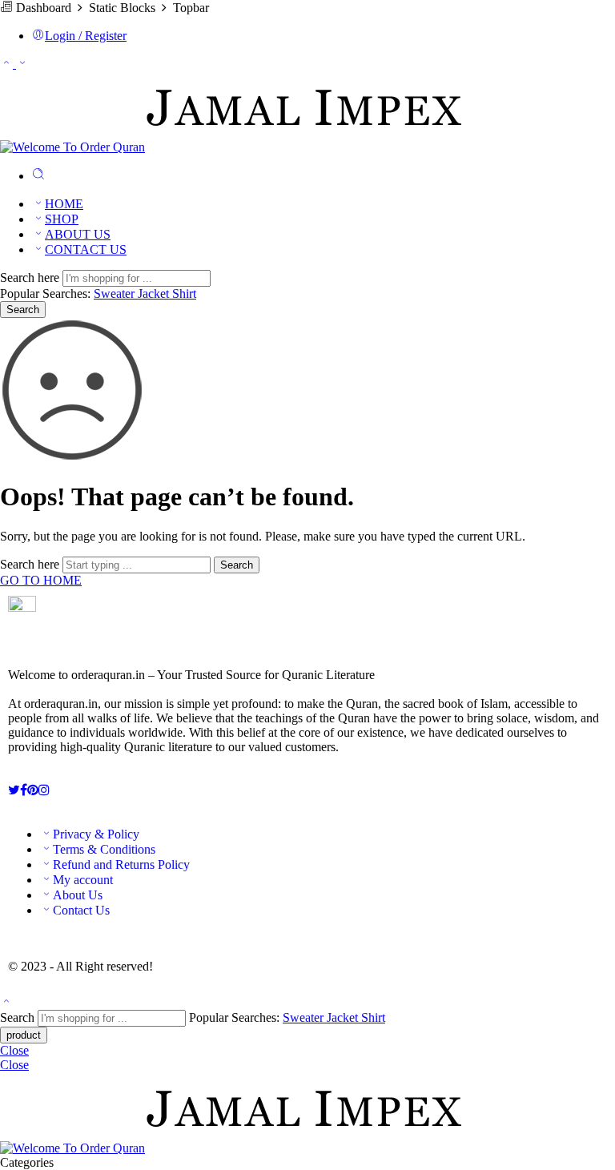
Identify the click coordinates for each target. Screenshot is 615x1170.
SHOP (61, 219)
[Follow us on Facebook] (23, 790)
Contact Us (81, 910)
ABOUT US (78, 234)
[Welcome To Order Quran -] (232, 147)
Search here (31, 277)
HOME (64, 204)
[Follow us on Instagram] (44, 790)
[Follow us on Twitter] (14, 790)
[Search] (38, 176)
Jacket (155, 293)
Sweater (116, 293)
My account (83, 880)
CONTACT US (86, 249)
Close (14, 1050)
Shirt (184, 293)
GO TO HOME (41, 580)
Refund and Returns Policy (121, 864)
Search (22, 310)
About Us (77, 895)
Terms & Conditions (104, 849)
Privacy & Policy (96, 834)
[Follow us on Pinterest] (32, 790)
